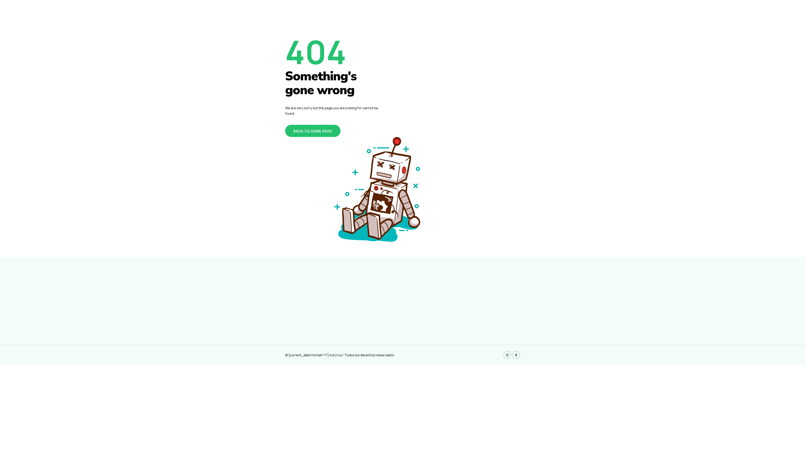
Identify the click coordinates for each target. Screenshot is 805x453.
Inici (693, 12)
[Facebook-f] (516, 355)
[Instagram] (507, 355)
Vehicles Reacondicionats (720, 12)
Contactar (789, 12)
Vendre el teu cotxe (760, 12)
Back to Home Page (312, 131)
